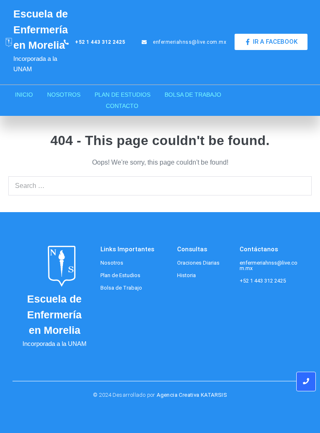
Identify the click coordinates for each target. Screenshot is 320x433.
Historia (186, 275)
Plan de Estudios (120, 275)
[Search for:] (160, 185)
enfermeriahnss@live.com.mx (269, 265)
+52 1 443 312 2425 (263, 281)
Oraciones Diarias (198, 263)
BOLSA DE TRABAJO (193, 94)
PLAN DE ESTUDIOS (122, 94)
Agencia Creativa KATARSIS (192, 395)
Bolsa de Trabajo (121, 288)
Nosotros (111, 263)
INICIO (24, 94)
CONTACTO (122, 106)
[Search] (301, 185)
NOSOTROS (63, 94)
